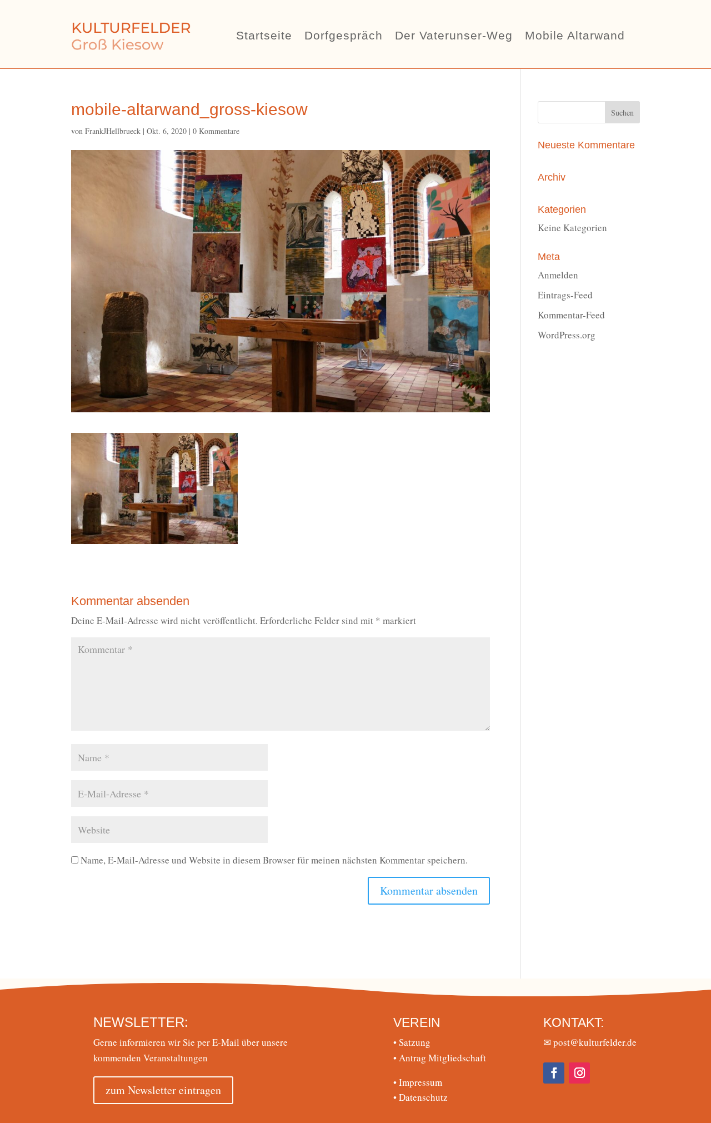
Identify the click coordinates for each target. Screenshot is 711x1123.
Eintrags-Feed (565, 294)
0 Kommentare (216, 131)
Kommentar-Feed (571, 314)
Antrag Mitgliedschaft (439, 1057)
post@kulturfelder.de (595, 1042)
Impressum (417, 1082)
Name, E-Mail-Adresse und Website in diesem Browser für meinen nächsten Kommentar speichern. (274, 860)
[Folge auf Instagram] (579, 1073)
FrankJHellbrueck (113, 131)
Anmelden (558, 274)
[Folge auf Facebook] (553, 1073)
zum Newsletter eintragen (163, 1089)
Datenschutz (420, 1097)
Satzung (411, 1042)
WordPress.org (566, 334)
